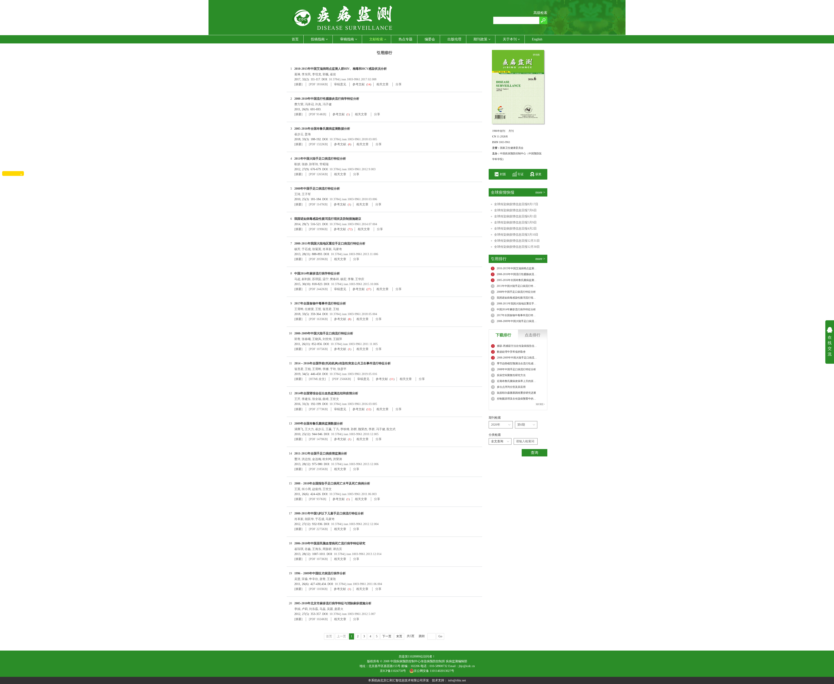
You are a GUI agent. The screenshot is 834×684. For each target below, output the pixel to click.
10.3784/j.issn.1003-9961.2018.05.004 (353, 314)
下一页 (386, 636)
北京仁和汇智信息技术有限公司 (401, 680)
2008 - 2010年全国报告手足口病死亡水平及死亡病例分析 (332, 483)
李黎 (351, 279)
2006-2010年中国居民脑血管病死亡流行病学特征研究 (329, 543)
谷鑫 (308, 549)
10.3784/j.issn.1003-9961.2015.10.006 (355, 284)
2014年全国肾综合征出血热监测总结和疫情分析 (326, 393)
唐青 (322, 579)
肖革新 (327, 249)
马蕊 (322, 609)
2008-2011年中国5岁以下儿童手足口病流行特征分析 (329, 513)
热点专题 (405, 39)
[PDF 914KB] (317, 114)
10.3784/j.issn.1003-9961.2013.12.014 (357, 554)
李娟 (297, 609)
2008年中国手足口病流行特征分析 (317, 188)
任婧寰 (309, 309)
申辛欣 (313, 579)
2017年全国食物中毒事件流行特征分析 (320, 303)
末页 (399, 636)
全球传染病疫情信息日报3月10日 (516, 234)
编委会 (430, 39)
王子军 (306, 194)
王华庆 (359, 279)
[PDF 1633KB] (318, 319)
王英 (297, 489)
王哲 (318, 309)
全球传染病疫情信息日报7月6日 (515, 210)
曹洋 (297, 459)
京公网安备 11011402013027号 (434, 670)
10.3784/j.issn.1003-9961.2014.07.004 (353, 224)
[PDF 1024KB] (318, 619)
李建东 (306, 399)
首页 (295, 39)
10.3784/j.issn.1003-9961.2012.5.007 (352, 614)
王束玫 (331, 579)
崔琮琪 (298, 549)
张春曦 (306, 339)
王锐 (336, 309)
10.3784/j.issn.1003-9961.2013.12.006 (355, 464)
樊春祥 (334, 279)
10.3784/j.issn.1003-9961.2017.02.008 (352, 79)
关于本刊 (510, 39)
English (537, 39)
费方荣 (298, 104)
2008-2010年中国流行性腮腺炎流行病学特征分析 (326, 98)
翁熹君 (327, 309)
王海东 (316, 549)
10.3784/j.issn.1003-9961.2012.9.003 (352, 169)
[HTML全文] (317, 379)
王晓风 (316, 339)
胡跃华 (309, 519)
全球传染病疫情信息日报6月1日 (515, 216)
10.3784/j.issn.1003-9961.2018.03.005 (353, 139)
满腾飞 (298, 429)
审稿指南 (347, 39)
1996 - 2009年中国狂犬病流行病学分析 (320, 573)
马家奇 (337, 249)
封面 (503, 174)
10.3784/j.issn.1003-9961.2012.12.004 (355, 524)
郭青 (297, 339)
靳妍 (297, 164)
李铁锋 (344, 429)
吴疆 (330, 609)
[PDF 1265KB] (318, 174)
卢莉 (305, 609)
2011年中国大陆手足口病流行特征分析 (320, 158)
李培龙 (316, 74)
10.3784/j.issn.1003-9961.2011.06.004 (358, 584)
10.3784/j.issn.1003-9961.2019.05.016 (353, 374)
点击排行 (532, 335)
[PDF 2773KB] (318, 409)
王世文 (334, 399)
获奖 (538, 174)
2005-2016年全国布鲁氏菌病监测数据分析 (322, 128)
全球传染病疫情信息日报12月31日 (517, 240)
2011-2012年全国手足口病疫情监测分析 (320, 453)
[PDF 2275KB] (318, 529)
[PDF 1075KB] (318, 349)
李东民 (306, 74)
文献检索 (376, 39)
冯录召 (309, 104)
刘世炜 (327, 339)
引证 (521, 174)
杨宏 (343, 279)
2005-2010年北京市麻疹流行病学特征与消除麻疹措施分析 (332, 603)
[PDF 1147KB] (318, 204)
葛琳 (297, 74)
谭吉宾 (337, 549)
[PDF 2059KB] (318, 259)
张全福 (316, 399)
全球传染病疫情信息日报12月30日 (517, 246)
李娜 (326, 369)
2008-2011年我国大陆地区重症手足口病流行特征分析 (329, 243)
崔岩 (333, 74)
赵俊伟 (316, 489)
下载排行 (503, 335)
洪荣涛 (337, 459)
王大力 (309, 429)
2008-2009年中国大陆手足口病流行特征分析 (323, 333)
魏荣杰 (362, 429)
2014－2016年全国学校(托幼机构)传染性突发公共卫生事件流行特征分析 (342, 363)
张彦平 (341, 369)
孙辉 (354, 429)
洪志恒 (306, 459)
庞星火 (338, 609)
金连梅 (316, 459)
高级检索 (540, 13)
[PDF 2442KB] (318, 289)
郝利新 (306, 279)
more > (540, 192)
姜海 (308, 134)
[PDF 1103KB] (318, 589)
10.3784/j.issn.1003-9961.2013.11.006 (354, 254)
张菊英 (316, 249)
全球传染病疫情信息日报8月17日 (516, 204)
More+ (540, 404)
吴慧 (297, 579)
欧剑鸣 (327, 459)
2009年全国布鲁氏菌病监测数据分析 (318, 423)
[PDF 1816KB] (318, 84)
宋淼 (305, 579)
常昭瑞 (324, 164)
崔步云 (298, 134)
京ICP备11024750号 (394, 670)
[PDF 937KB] (317, 499)
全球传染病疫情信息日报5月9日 (515, 222)
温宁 (326, 279)
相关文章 (382, 84)
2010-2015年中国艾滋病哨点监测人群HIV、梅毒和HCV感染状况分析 (340, 68)
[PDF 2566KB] (341, 379)
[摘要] (298, 84)
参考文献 (358, 84)
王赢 (329, 429)
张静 (305, 164)
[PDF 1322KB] (318, 144)
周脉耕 (327, 549)
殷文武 (390, 429)
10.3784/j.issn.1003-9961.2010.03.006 (353, 199)
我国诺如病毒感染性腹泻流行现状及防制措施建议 (327, 218)
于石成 (306, 249)
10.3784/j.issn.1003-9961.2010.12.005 (355, 434)
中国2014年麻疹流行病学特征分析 (317, 273)
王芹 (297, 399)
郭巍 (326, 74)
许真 (318, 104)
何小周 (306, 489)
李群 (372, 429)
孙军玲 (313, 164)
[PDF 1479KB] (318, 439)
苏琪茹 (316, 279)
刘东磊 (313, 609)
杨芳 (297, 249)
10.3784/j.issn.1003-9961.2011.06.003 (353, 494)
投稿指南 (318, 39)
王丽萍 (337, 339)
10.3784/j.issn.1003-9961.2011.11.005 (354, 344)
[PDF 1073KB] (318, 559)
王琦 (297, 194)
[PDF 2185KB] (318, 469)
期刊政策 (480, 39)
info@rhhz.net (457, 680)
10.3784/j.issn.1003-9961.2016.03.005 (353, 404)
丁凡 (336, 429)
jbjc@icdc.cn (467, 666)
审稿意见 (340, 84)
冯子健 (327, 104)
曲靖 (326, 399)
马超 (297, 279)
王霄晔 (298, 309)
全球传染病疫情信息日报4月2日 (515, 228)
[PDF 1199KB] (318, 229)
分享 (398, 84)
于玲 (333, 369)
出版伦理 (454, 39)
